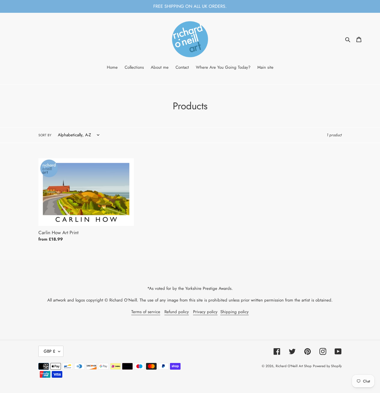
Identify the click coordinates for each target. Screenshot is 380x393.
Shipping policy (234, 312)
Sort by (44, 135)
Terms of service (145, 312)
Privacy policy (205, 312)
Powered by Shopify (327, 366)
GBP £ (49, 351)
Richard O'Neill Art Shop (294, 366)
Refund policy (176, 312)
